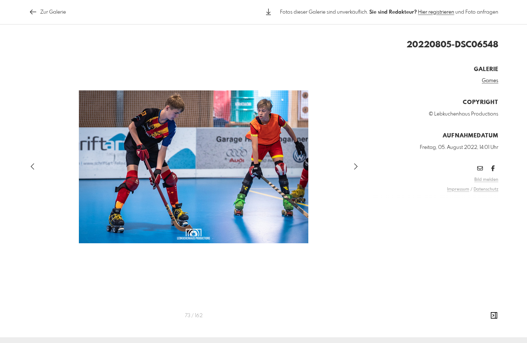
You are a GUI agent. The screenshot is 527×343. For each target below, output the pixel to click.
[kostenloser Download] (268, 12)
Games (490, 80)
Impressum (458, 189)
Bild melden (486, 180)
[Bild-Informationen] (494, 316)
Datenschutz (486, 189)
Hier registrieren (436, 12)
